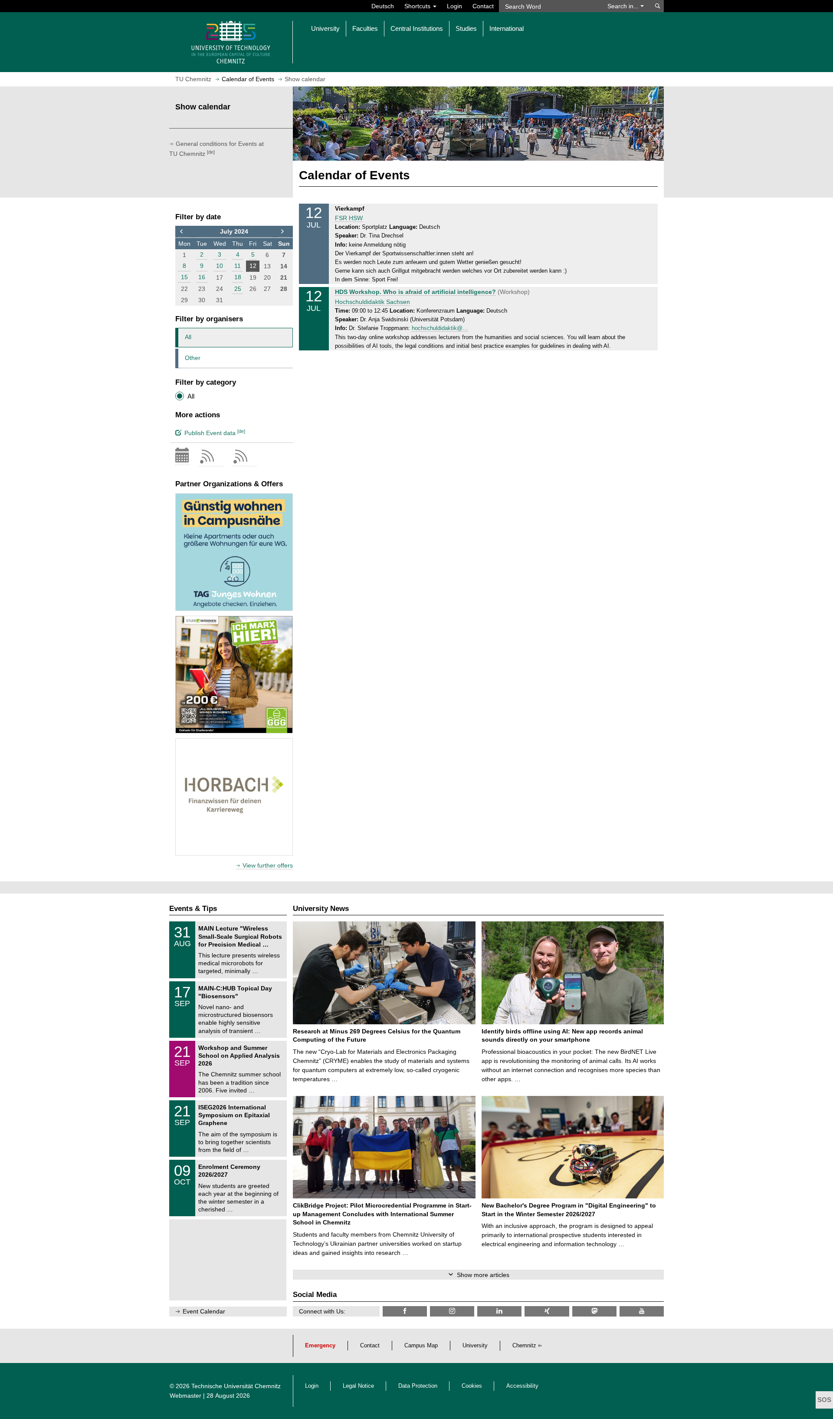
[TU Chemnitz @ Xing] (547, 1311)
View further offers (268, 865)
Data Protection (417, 1386)
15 (184, 277)
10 (219, 265)
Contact (483, 6)
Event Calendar (204, 1311)
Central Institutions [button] (416, 28)
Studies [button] (466, 28)
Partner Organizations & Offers (229, 484)
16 (201, 277)
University (475, 1346)
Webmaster (185, 1395)
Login (454, 6)
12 (252, 265)
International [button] (506, 28)
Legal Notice (358, 1386)
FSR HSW (349, 217)
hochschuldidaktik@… (440, 328)
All (188, 336)
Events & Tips (193, 908)
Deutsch (382, 6)
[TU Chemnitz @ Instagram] (452, 1311)
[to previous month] (184, 232)
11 (237, 265)
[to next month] (284, 232)
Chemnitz (524, 1346)
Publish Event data (214, 432)
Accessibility (522, 1386)
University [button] (325, 28)
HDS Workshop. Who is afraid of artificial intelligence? (415, 291)
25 (237, 288)
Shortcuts (418, 6)
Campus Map (421, 1346)
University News (321, 908)
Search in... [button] (623, 6)
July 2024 (234, 231)
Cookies (472, 1386)
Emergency (320, 1346)
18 (237, 277)
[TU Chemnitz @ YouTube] (642, 1311)
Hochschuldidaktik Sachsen (372, 301)
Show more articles (483, 1274)
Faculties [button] (365, 28)
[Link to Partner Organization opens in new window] (234, 552)
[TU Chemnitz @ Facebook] (405, 1311)
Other (192, 357)
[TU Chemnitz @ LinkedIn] (499, 1311)
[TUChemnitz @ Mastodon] (594, 1311)
